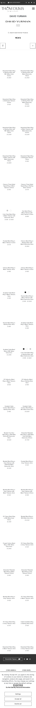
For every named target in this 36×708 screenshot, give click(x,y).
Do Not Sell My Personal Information (18, 687)
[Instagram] (30, 659)
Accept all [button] (18, 699)
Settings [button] (18, 694)
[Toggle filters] (3, 46)
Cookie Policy (18, 685)
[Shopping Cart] (32, 2)
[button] (33, 8)
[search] (18, 33)
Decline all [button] (18, 704)
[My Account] (34, 2)
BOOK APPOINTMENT (14, 2)
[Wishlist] (29, 2)
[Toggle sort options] (33, 46)
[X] (27, 659)
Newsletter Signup (11, 659)
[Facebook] (24, 659)
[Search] (26, 2)
